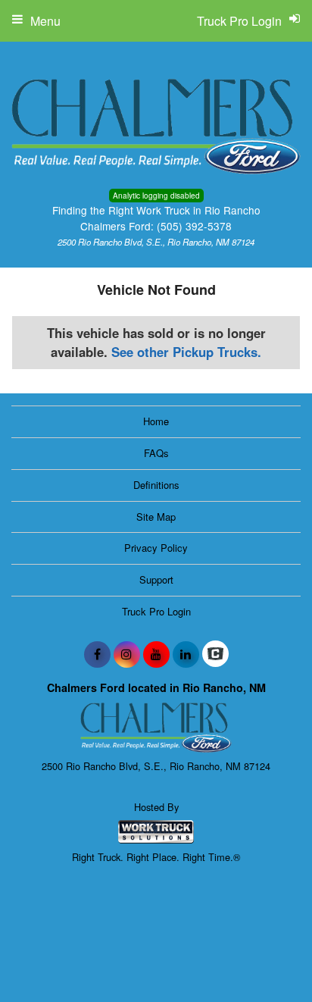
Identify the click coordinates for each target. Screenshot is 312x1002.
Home (156, 421)
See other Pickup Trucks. (186, 352)
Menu (45, 21)
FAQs (156, 453)
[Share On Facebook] (97, 654)
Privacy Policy (156, 547)
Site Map (156, 516)
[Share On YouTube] (156, 654)
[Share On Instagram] (127, 654)
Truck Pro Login (156, 611)
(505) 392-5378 (194, 225)
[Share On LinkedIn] (186, 654)
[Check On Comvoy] (215, 654)
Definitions (156, 485)
